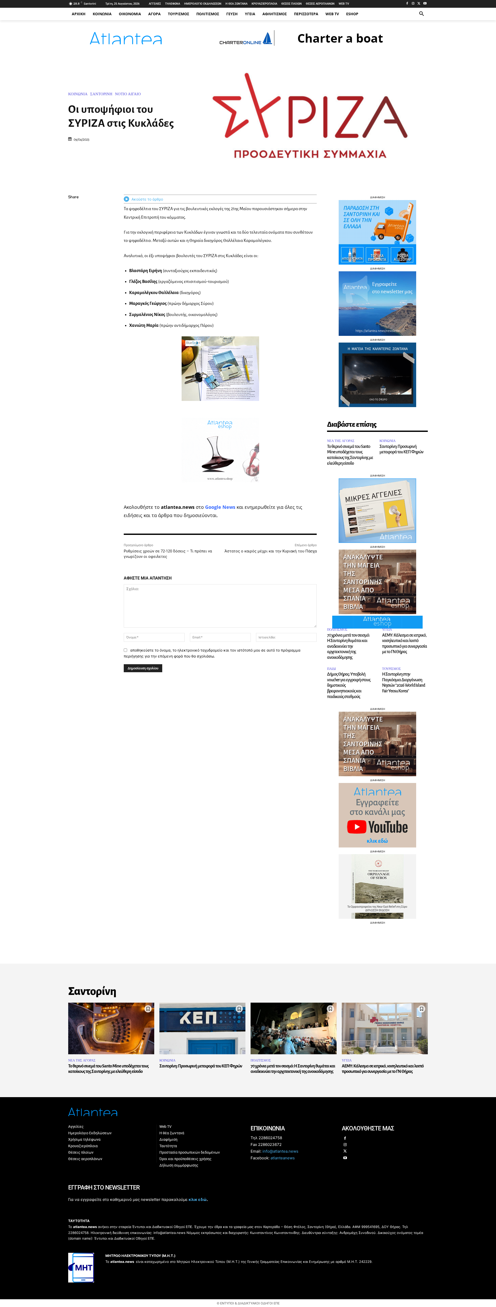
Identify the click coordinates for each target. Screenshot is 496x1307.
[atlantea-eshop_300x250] (248, 686)
